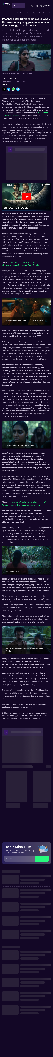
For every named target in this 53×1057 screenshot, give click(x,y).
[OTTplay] (6, 6)
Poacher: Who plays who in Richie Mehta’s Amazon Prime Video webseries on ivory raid (24, 503)
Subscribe (42, 858)
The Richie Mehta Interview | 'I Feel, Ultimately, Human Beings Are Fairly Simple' (22, 263)
